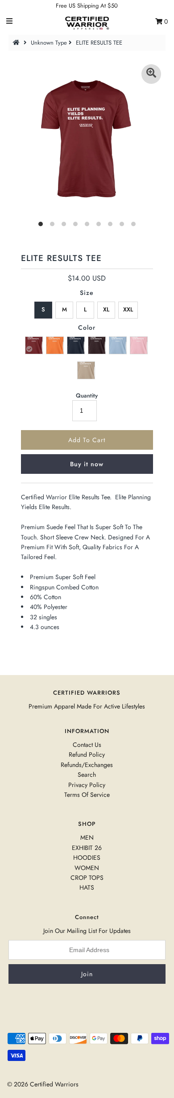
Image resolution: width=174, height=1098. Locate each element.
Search (87, 774)
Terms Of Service (87, 794)
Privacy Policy (86, 784)
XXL (128, 309)
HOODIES (86, 857)
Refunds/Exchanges (87, 764)
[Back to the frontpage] (17, 42)
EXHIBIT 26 (87, 847)
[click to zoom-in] (151, 74)
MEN (87, 837)
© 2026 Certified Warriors (43, 1084)
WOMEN (87, 867)
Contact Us (87, 744)
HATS (86, 887)
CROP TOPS (87, 877)
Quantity (87, 395)
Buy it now (87, 464)
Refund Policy (87, 754)
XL (106, 309)
